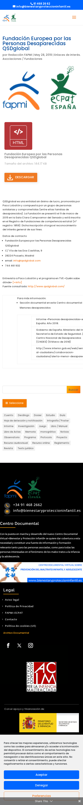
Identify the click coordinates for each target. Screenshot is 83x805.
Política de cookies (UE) (20, 625)
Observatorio (12, 437)
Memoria (30, 431)
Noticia (64, 431)
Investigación (26, 426)
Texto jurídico (26, 448)
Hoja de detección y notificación (23, 420)
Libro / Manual (59, 426)
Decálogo (23, 415)
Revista (8, 448)
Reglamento (61, 443)
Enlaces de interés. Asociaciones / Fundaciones (41, 57)
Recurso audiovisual (16, 443)
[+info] (17, 282)
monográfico (48, 431)
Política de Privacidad (19, 606)
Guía (62, 415)
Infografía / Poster (58, 420)
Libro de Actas (12, 431)
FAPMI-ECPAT (14, 612)
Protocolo (46, 437)
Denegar (41, 785)
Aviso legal (12, 599)
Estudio (50, 415)
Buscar (73, 390)
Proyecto (62, 437)
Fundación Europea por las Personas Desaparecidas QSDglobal (33, 155)
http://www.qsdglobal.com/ (46, 286)
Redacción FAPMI (20, 55)
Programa (30, 437)
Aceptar (41, 775)
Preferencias (41, 796)
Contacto (11, 619)
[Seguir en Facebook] (8, 645)
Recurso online (41, 443)
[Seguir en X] (19, 645)
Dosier (38, 415)
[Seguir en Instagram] (30, 645)
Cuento (8, 415)
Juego (42, 426)
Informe (9, 426)
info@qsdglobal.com (27, 260)
